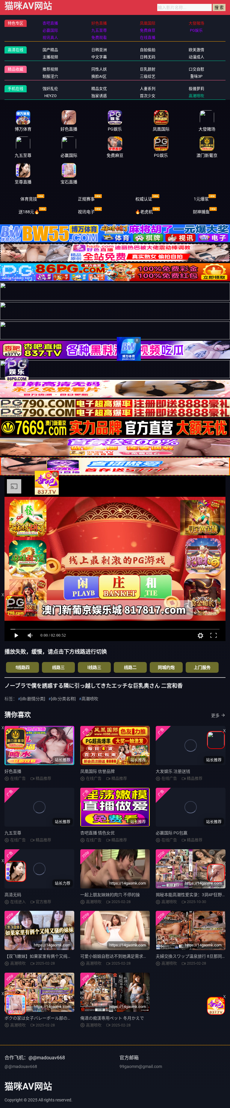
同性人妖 (99, 69)
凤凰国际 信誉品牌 (97, 771)
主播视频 (50, 57)
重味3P (196, 76)
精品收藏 (15, 69)
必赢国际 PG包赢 (171, 832)
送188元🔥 (29, 211)
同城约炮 (166, 667)
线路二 (130, 667)
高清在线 (15, 49)
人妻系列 (147, 88)
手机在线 (15, 88)
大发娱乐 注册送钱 (173, 771)
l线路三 (94, 667)
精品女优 (99, 88)
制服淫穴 (50, 76)
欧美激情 (196, 49)
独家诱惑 (99, 96)
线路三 (58, 667)
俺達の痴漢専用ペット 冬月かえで (112, 1018)
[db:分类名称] (63, 698)
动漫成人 (196, 57)
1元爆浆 (201, 199)
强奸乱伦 (50, 88)
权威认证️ (143, 199)
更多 (215, 715)
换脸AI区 (99, 76)
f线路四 (23, 667)
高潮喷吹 (196, 96)
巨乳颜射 (147, 69)
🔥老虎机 (144, 211)
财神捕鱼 (201, 211)
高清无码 (12, 894)
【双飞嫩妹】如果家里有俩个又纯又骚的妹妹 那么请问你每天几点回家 (69, 956)
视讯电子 (86, 211)
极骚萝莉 (196, 88)
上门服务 (202, 667)
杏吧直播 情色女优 (97, 832)
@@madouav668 (20, 1066)
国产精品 (50, 49)
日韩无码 (147, 57)
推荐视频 (50, 69)
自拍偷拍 (147, 49)
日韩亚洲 (99, 49)
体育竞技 (28, 199)
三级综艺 (147, 76)
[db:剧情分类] (32, 698)
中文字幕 (99, 57)
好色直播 (12, 771)
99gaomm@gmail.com (140, 1066)
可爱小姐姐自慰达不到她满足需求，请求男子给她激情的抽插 (136, 956)
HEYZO (50, 96)
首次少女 (147, 96)
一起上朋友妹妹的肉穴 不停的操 (110, 894)
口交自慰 (196, 69)
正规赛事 (86, 199)
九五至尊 (12, 832)
